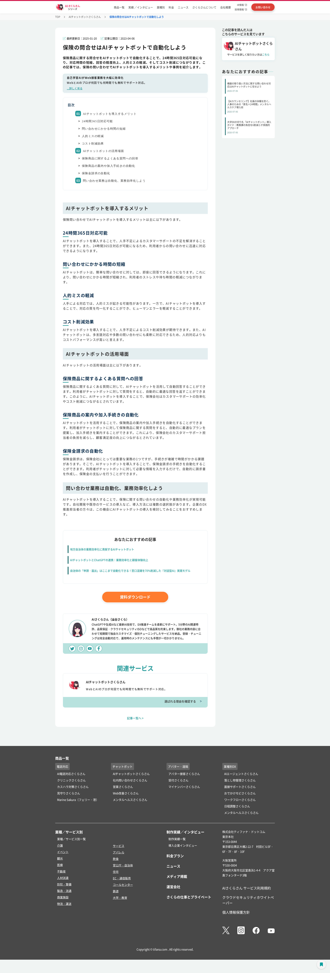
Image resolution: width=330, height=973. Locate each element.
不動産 (61, 871)
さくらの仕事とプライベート (189, 897)
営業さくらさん (123, 787)
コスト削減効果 (93, 143)
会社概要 (225, 7)
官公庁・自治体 (123, 865)
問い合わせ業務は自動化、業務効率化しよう (114, 180)
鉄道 (116, 891)
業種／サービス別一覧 (71, 839)
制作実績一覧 (177, 839)
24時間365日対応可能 (97, 121)
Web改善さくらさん (126, 793)
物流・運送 (64, 904)
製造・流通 (64, 891)
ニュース (183, 7)
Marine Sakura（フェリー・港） (78, 800)
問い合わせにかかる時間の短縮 (104, 128)
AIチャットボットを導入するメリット (110, 113)
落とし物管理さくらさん (240, 780)
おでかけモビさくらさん (240, 793)
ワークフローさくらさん (240, 800)
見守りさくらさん (68, 793)
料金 (171, 7)
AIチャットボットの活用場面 (103, 151)
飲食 (116, 859)
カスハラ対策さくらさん (73, 787)
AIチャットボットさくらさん (85, 16)
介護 (60, 845)
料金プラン (175, 855)
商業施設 (63, 897)
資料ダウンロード (135, 597)
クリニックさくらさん (71, 780)
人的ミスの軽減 (93, 136)
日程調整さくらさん (237, 806)
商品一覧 (119, 7)
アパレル (118, 852)
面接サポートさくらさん (240, 787)
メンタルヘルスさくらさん (130, 800)
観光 (60, 858)
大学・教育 (120, 898)
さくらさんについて (204, 7)
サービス (118, 846)
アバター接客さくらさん (184, 774)
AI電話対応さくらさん (71, 774)
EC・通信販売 (122, 878)
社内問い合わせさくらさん (130, 780)
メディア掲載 (177, 876)
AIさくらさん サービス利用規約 (246, 887)
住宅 (116, 872)
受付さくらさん (178, 780)
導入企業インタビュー (182, 845)
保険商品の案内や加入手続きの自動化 (108, 165)
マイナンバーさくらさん (184, 787)
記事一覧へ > (135, 718)
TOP (57, 16)
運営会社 (173, 886)
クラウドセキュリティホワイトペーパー (248, 900)
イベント (63, 852)
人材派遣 (63, 878)
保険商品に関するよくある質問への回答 (110, 158)
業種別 (161, 7)
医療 (60, 865)
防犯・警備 (64, 884)
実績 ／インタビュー (140, 7)
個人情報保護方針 (236, 912)
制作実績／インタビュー (185, 831)
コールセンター (123, 885)
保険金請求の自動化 (96, 173)
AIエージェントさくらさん (241, 774)
